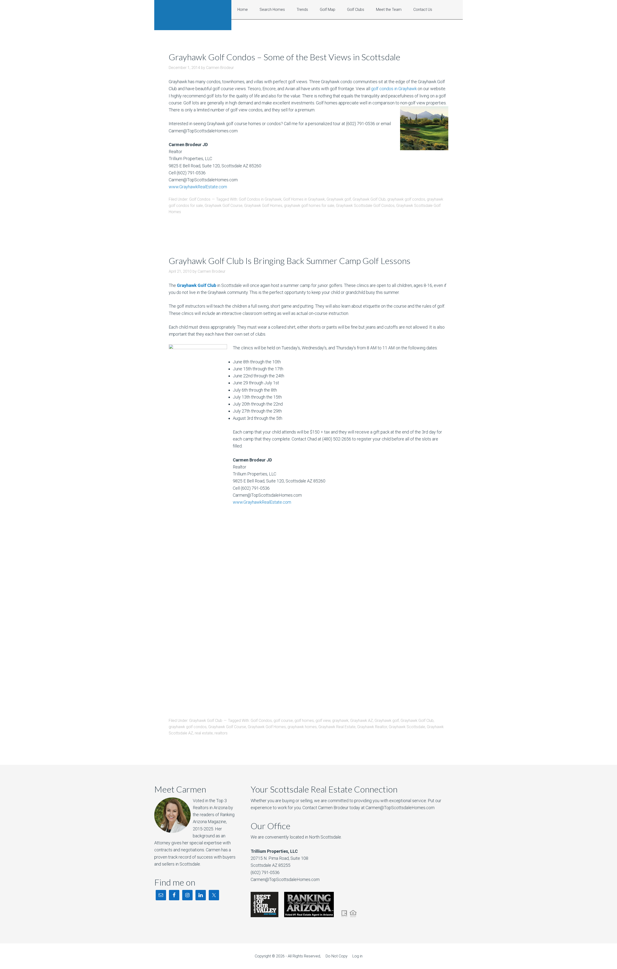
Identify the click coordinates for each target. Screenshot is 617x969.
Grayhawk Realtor (372, 727)
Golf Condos (199, 199)
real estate (204, 733)
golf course (283, 720)
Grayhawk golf (339, 199)
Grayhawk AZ (361, 720)
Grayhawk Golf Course (223, 205)
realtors (221, 733)
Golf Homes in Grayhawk (304, 199)
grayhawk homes (302, 727)
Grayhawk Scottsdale (407, 727)
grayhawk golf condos (406, 199)
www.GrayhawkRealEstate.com (198, 186)
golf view (322, 720)
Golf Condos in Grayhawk (260, 199)
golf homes (304, 720)
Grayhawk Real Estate (192, 15)
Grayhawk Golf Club (369, 199)
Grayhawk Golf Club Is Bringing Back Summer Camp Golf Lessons (289, 260)
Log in (357, 956)
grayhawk (340, 720)
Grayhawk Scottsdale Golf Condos (365, 205)
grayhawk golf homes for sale (309, 205)
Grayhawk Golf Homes (263, 205)
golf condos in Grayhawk (394, 88)
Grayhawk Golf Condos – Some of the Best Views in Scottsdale (284, 57)
